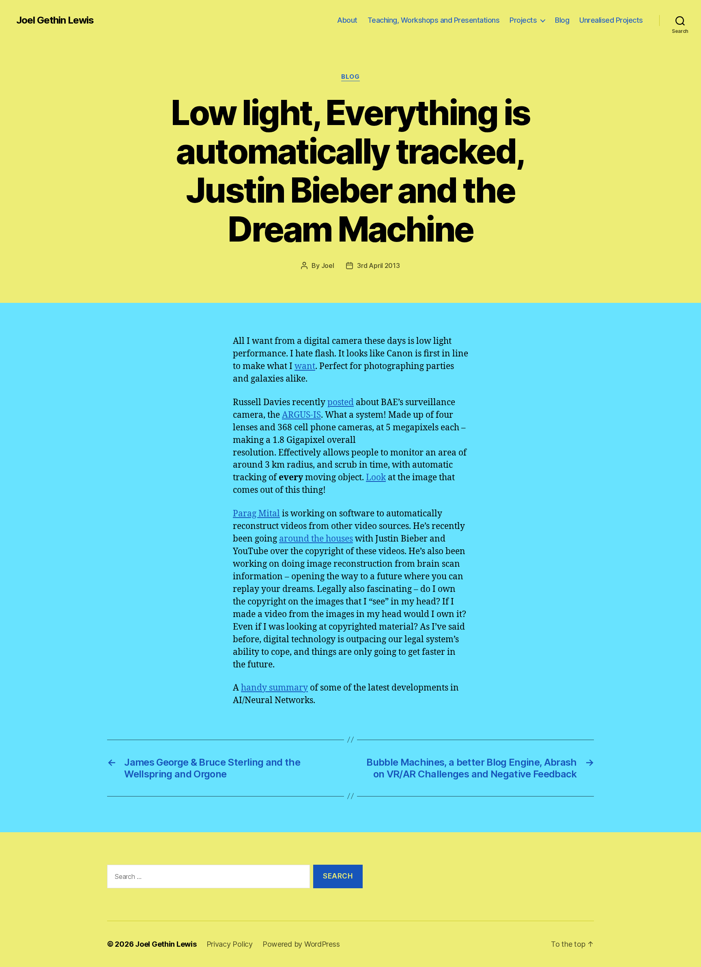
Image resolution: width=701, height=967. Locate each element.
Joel (327, 265)
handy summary (274, 687)
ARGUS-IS (301, 415)
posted (340, 402)
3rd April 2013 (378, 265)
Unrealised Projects (611, 20)
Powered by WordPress (301, 944)
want (305, 366)
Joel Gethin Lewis (55, 20)
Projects (523, 20)
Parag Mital (256, 513)
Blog (562, 20)
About (347, 20)
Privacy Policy (229, 944)
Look (376, 477)
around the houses (316, 538)
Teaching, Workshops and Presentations (434, 20)
